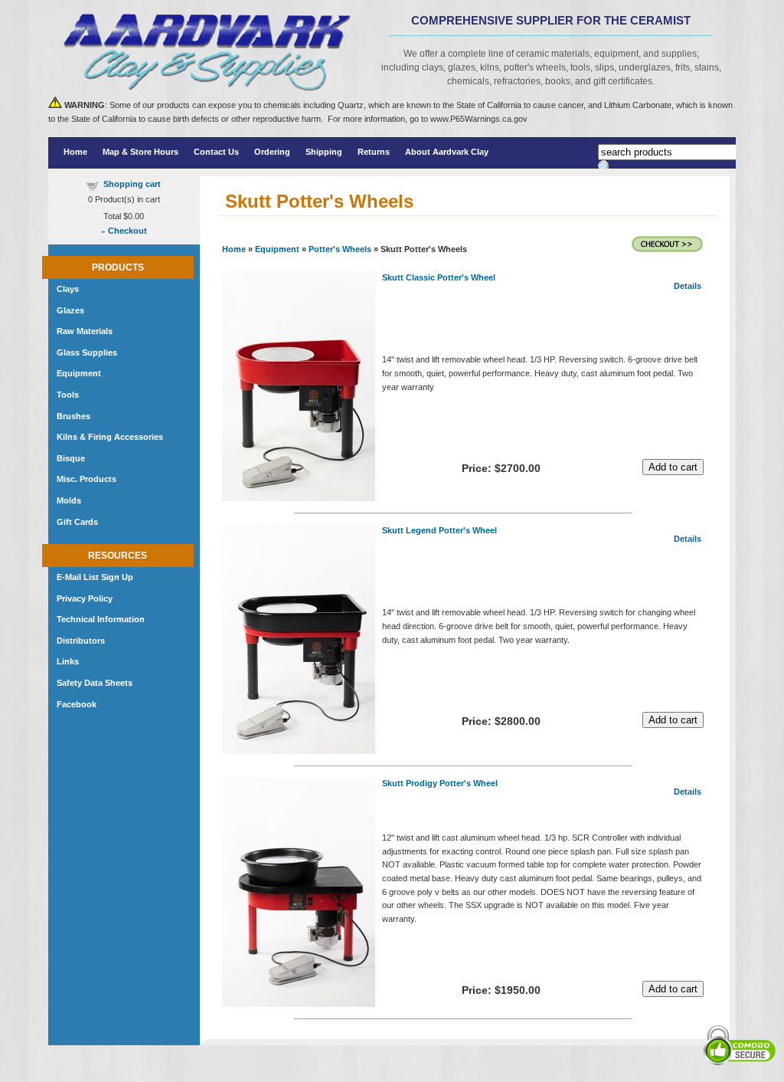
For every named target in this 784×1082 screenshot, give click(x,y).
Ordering (272, 151)
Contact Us (216, 151)
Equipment (277, 249)
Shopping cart (132, 184)
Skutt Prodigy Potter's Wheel (440, 783)
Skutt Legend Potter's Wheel (439, 530)
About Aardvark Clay (446, 151)
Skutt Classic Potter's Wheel (438, 277)
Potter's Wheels (340, 249)
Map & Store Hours (140, 151)
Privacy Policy (85, 598)
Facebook (76, 704)
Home (75, 151)
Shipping (323, 151)
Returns (374, 151)
